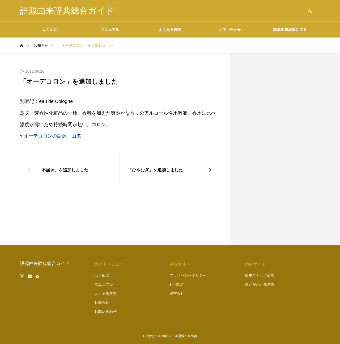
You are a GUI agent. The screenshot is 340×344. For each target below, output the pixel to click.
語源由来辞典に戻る (290, 29)
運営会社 (176, 293)
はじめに (49, 29)
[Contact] (30, 276)
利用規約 (176, 284)
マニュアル (110, 29)
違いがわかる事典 (260, 284)
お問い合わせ (230, 29)
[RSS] (37, 276)
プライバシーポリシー (188, 275)
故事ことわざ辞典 (260, 275)
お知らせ (101, 302)
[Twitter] (22, 276)
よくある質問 (170, 29)
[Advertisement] (280, 149)
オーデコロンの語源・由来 (52, 136)
